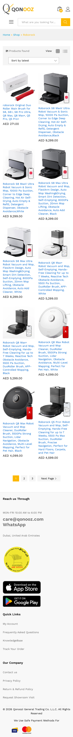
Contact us (10, 672)
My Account (10, 623)
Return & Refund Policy (18, 689)
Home (6, 34)
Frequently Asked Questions (21, 632)
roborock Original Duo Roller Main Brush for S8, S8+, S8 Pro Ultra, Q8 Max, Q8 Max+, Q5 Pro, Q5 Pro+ (17, 112)
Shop (16, 34)
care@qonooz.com (23, 519)
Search (65, 22)
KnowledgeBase (13, 640)
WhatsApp (14, 524)
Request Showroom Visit (18, 697)
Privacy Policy (11, 680)
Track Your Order (13, 648)
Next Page (48, 478)
